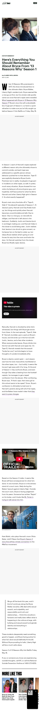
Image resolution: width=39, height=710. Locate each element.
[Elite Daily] (6, 3)
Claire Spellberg (11, 75)
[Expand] (29, 691)
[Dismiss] (35, 691)
